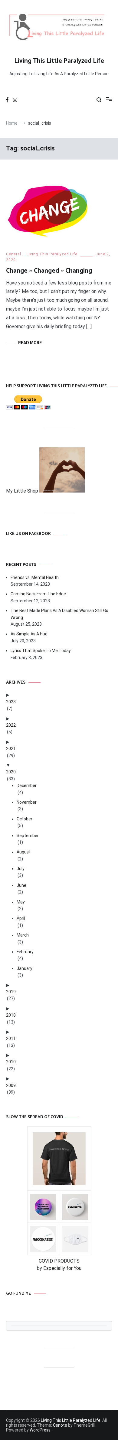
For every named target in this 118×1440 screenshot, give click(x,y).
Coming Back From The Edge (38, 593)
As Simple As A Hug (29, 633)
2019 (11, 991)
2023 (11, 701)
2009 (11, 1085)
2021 (11, 748)
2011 (11, 1038)
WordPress (40, 1430)
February (25, 951)
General (13, 254)
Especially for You (62, 1268)
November (27, 802)
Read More (30, 342)
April (21, 918)
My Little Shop (22, 491)
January (24, 968)
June (21, 885)
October (24, 818)
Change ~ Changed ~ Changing (49, 271)
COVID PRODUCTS (59, 1261)
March (23, 935)
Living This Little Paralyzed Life (59, 61)
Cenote (60, 1425)
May (21, 902)
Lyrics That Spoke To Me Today (41, 650)
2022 (11, 725)
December (27, 785)
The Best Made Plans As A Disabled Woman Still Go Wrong (59, 614)
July (21, 868)
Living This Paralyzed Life (52, 254)
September (28, 835)
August (24, 852)
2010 (11, 1061)
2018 (11, 1015)
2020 (11, 771)
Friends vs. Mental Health (35, 577)
